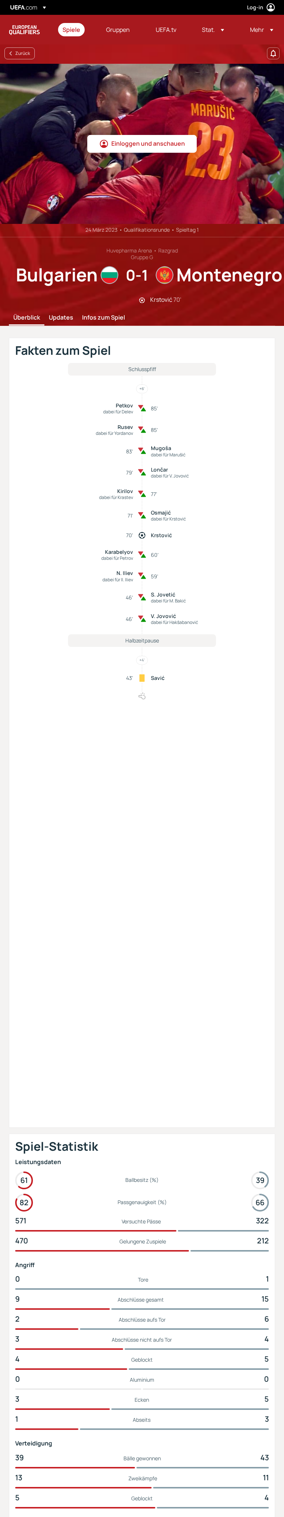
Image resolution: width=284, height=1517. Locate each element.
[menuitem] (75, 30)
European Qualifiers (24, 30)
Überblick (26, 317)
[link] (71, 30)
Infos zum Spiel (103, 317)
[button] (213, 30)
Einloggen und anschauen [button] (148, 143)
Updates (61, 317)
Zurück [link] (22, 53)
